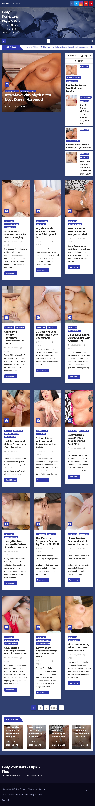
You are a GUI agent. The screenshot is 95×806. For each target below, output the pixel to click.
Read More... (11, 273)
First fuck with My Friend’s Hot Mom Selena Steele (78, 647)
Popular (87, 56)
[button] (92, 41)
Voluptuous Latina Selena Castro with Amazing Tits (79, 337)
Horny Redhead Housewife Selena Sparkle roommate (15, 544)
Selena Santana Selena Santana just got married (77, 231)
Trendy (80, 61)
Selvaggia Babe (11, 643)
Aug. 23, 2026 (12, 242)
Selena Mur (83, 534)
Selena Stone (10, 437)
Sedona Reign (85, 97)
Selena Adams (42, 431)
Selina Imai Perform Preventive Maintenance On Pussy (14, 337)
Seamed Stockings (56, 91)
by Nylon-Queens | (36, 795)
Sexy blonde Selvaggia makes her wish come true (15, 650)
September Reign (43, 643)
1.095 (54, 708)
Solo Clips (84, 101)
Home (87, 790)
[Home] (4, 41)
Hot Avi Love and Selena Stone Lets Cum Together (15, 444)
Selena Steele (73, 640)
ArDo (58, 106)
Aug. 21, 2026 (45, 106)
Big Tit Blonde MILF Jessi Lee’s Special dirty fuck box (46, 233)
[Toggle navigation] (48, 41)
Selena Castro (74, 330)
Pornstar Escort (74, 77)
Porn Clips (84, 66)
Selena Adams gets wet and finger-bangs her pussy (46, 442)
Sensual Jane (72, 81)
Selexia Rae (83, 431)
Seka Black (52, 327)
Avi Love (8, 431)
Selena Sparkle (11, 537)
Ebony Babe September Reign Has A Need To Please (46, 652)
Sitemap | (5, 800)
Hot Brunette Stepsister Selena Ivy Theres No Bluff (47, 541)
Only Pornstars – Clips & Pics (11, 16)
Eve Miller (42, 91)
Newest (73, 55)
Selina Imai (84, 157)
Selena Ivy (52, 534)
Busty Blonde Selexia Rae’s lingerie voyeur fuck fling (76, 439)
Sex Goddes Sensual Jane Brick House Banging (15, 234)
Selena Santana (73, 140)
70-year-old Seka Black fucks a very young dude (47, 334)
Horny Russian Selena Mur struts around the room (78, 541)
